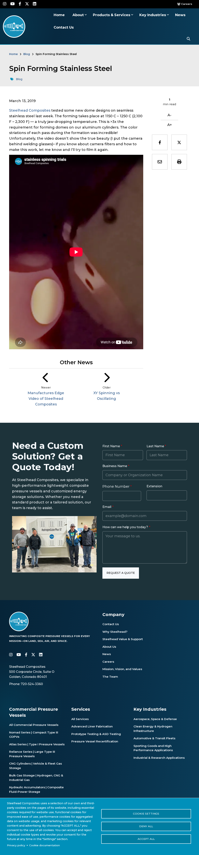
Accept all (146, 838)
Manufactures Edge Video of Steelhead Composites (46, 398)
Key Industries (153, 15)
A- (169, 115)
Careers (186, 3)
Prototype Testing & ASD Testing (96, 734)
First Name (111, 446)
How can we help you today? (125, 527)
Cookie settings (146, 813)
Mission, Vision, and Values (122, 669)
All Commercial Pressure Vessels (33, 725)
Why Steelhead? (114, 632)
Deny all (146, 826)
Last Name (155, 446)
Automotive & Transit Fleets (154, 738)
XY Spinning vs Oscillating (106, 396)
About (78, 15)
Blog (19, 79)
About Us (109, 646)
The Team (110, 676)
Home (59, 15)
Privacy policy (16, 845)
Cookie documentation (44, 845)
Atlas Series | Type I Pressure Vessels (37, 744)
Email (106, 507)
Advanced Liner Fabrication (92, 726)
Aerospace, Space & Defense (155, 719)
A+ (169, 125)
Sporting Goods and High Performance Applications (153, 748)
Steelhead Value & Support (122, 639)
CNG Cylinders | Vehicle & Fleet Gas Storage (35, 766)
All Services (80, 719)
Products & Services (112, 15)
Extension (154, 486)
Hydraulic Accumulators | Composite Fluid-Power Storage (36, 789)
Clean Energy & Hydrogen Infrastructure (153, 729)
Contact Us (64, 27)
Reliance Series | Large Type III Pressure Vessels (32, 754)
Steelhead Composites (29, 110)
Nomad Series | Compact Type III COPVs (33, 735)
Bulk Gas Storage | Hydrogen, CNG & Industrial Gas (36, 778)
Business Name (114, 466)
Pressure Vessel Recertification (94, 741)
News (180, 15)
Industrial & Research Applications (159, 758)
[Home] (14, 26)
